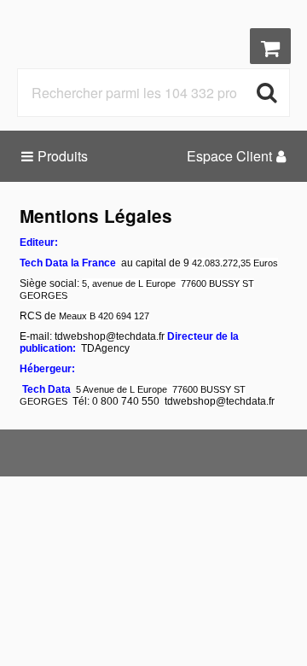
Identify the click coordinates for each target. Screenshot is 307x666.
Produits (63, 156)
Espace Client (229, 156)
